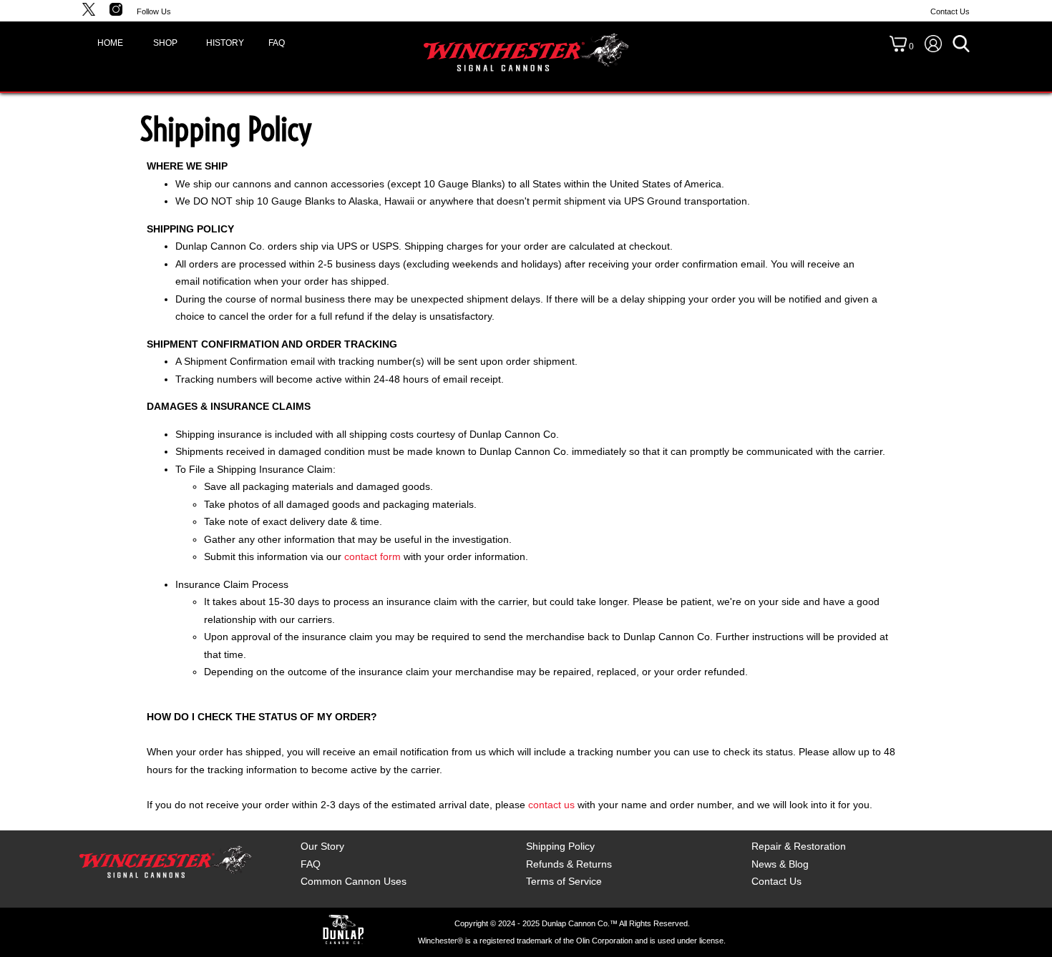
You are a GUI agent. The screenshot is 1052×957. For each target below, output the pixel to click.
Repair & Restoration (798, 846)
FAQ (276, 43)
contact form (372, 556)
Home (110, 43)
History (222, 43)
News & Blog (780, 864)
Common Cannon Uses (353, 881)
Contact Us (950, 11)
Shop (165, 43)
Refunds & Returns (569, 864)
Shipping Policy (560, 846)
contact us (551, 804)
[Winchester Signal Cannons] (526, 51)
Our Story (322, 846)
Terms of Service (564, 881)
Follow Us (154, 11)
